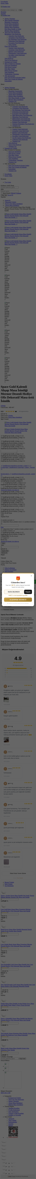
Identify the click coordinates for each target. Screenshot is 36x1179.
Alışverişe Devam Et (18, 599)
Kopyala (28, 592)
